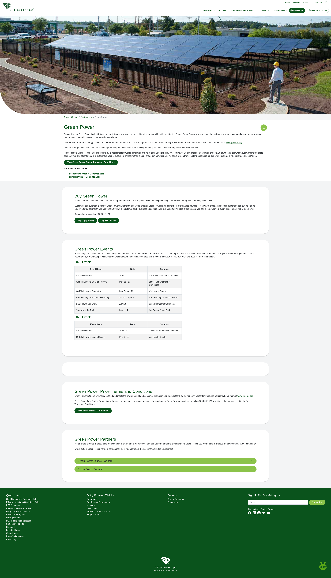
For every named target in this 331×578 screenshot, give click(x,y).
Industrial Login (13, 530)
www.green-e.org (234, 142)
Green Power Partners (90, 469)
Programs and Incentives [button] (242, 10)
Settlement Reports (15, 524)
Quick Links (13, 495)
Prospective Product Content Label (86, 174)
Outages (296, 2)
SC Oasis (10, 527)
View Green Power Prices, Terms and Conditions (91, 162)
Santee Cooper (71, 117)
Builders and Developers (98, 502)
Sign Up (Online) (86, 220)
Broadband (92, 499)
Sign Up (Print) (108, 220)
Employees (172, 502)
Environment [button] (279, 10)
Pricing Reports (13, 518)
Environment (86, 117)
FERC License (13, 505)
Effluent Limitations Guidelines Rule (22, 502)
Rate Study (11, 539)
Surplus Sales (93, 515)
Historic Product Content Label (84, 177)
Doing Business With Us (100, 495)
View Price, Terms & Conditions (93, 410)
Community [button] (264, 10)
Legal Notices (159, 570)
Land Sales (92, 508)
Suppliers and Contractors (99, 511)
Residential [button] (208, 10)
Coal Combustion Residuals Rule (21, 499)
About (305, 2)
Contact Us (317, 2)
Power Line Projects (15, 515)
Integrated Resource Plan (18, 511)
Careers (287, 2)
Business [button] (222, 10)
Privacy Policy (171, 570)
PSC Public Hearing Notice (18, 521)
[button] (297, 10)
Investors (91, 505)
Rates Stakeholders (15, 536)
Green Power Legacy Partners (95, 460)
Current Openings (175, 499)
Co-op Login (12, 533)
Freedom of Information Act (18, 508)
